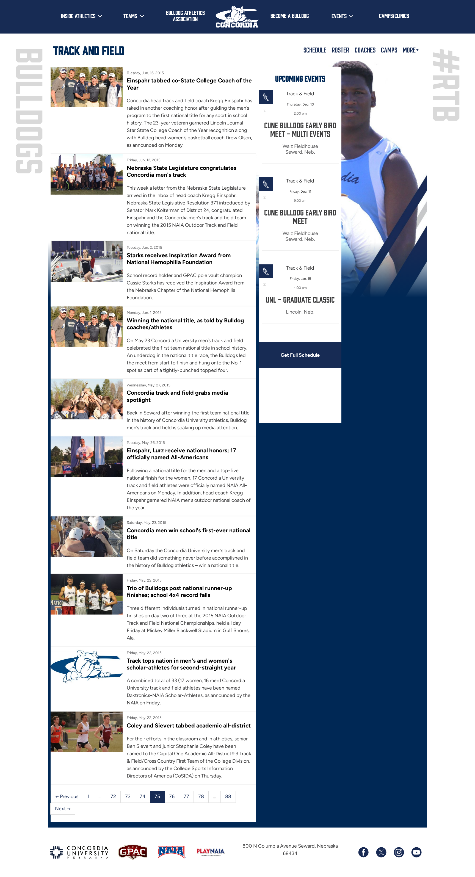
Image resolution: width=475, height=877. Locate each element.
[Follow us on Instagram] (398, 852)
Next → (63, 809)
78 (201, 796)
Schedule (314, 50)
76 (172, 796)
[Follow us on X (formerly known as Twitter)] (381, 852)
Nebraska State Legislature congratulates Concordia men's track (181, 171)
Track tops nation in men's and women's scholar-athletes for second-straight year (181, 664)
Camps (389, 50)
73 (128, 796)
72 (113, 796)
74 (142, 796)
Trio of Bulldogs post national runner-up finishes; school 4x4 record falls (179, 591)
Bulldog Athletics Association (185, 15)
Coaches (365, 50)
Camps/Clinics (394, 15)
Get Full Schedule (300, 355)
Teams (130, 15)
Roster (340, 50)
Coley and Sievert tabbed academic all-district (189, 725)
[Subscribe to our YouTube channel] (416, 852)
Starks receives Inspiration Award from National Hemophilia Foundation (179, 258)
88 (228, 796)
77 (186, 796)
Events (339, 15)
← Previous (66, 796)
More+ (411, 50)
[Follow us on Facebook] (363, 852)
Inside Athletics (78, 15)
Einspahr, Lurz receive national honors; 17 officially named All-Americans (181, 454)
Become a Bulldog (289, 15)
